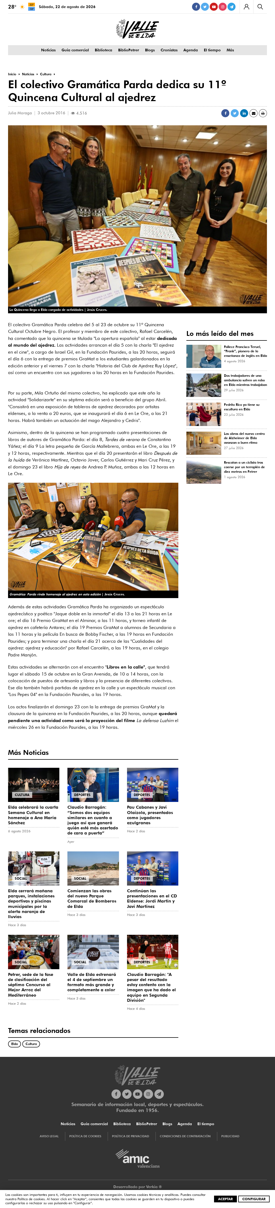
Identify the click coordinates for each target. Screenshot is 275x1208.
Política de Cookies (85, 1136)
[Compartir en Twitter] (235, 113)
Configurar (254, 1199)
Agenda (190, 50)
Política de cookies (31, 1199)
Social (21, 878)
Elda (14, 1044)
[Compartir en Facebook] (225, 113)
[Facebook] (196, 7)
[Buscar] (260, 6)
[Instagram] (223, 7)
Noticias (48, 50)
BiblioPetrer (128, 50)
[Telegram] (231, 7)
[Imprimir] (263, 113)
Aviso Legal (49, 1136)
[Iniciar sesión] (246, 6)
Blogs (150, 50)
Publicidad (230, 1136)
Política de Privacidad (130, 1136)
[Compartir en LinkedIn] (244, 113)
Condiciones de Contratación (185, 1136)
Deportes (82, 795)
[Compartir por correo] (253, 113)
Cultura (22, 795)
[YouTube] (214, 7)
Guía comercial (75, 50)
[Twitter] (205, 7)
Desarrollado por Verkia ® (137, 1187)
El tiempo (212, 50)
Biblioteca (103, 50)
